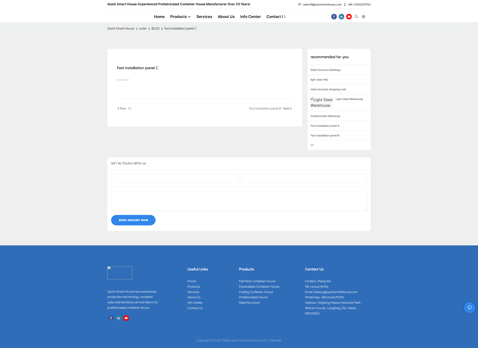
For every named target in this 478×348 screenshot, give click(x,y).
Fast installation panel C (180, 28)
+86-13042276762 (359, 4)
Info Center (195, 302)
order (143, 28)
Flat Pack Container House (257, 281)
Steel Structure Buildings (326, 69)
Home (191, 281)
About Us (194, 297)
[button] (285, 16)
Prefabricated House (253, 297)
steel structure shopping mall (328, 89)
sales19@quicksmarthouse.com (322, 4)
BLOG (155, 28)
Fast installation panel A (325, 125)
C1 (312, 145)
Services (193, 292)
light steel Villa (319, 79)
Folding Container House (256, 292)
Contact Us (195, 308)
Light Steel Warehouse (349, 99)
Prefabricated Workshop (325, 116)
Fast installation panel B (325, 135)
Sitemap (275, 340)
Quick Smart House (120, 28)
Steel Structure (249, 302)
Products (193, 286)
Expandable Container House (259, 286)
